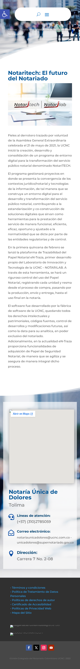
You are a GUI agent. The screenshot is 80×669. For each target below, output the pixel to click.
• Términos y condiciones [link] (27, 587)
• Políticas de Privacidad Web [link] (30, 608)
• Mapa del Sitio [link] (21, 612)
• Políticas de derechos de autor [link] (32, 600)
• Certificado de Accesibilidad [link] (30, 604)
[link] (5, 14)
